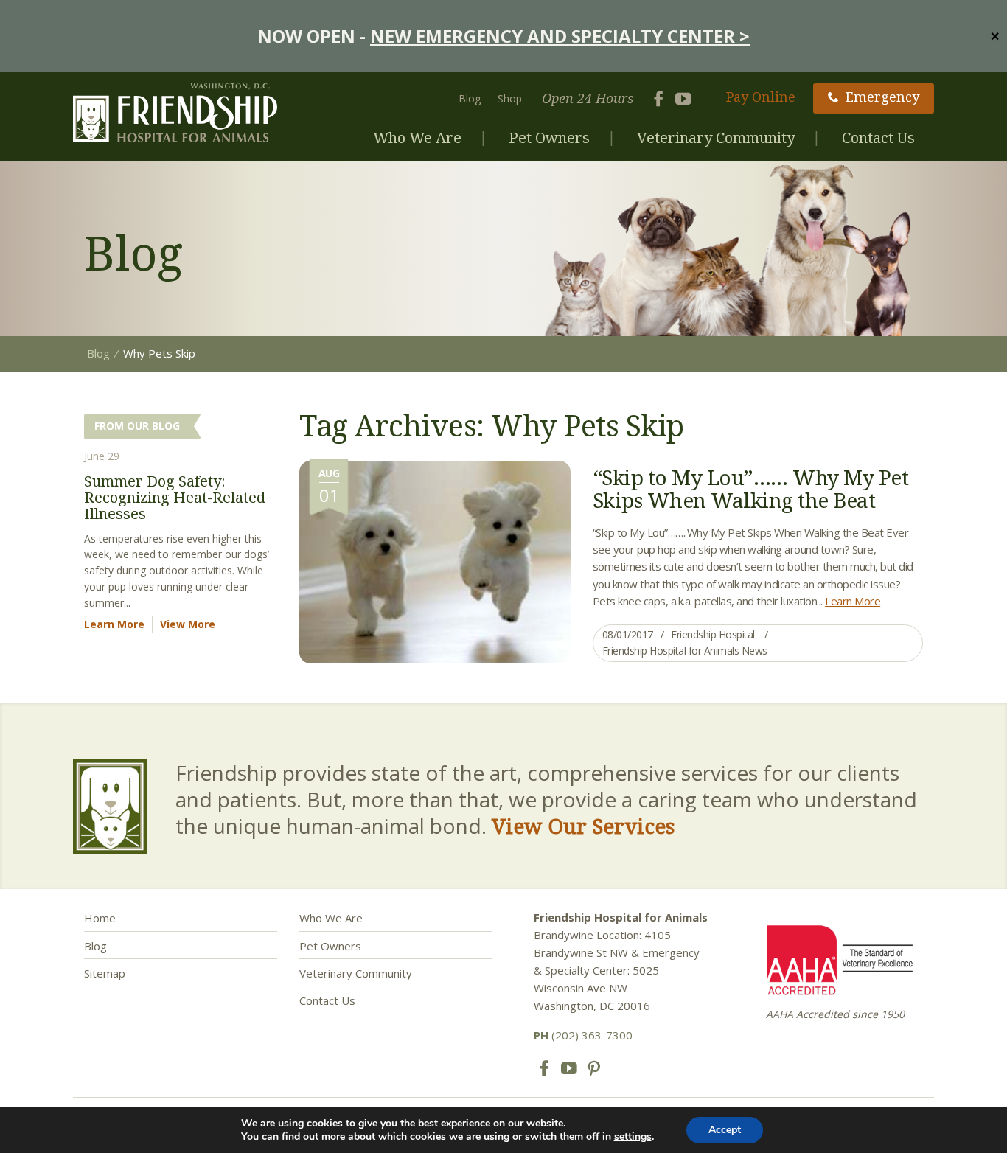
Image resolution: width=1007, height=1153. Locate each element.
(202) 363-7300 (583, 1035)
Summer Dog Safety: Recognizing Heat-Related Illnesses (174, 497)
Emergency (882, 96)
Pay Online (760, 96)
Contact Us (878, 137)
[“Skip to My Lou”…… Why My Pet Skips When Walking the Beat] (435, 561)
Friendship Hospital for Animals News (684, 651)
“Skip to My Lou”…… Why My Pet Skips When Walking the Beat (751, 488)
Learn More (852, 600)
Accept (724, 1130)
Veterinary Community (716, 137)
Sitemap (104, 973)
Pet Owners (549, 137)
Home (100, 917)
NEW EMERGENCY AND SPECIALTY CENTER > (560, 36)
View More (187, 624)
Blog (470, 98)
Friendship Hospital (713, 634)
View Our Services (583, 826)
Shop (510, 98)
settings (633, 1136)
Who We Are (417, 137)
